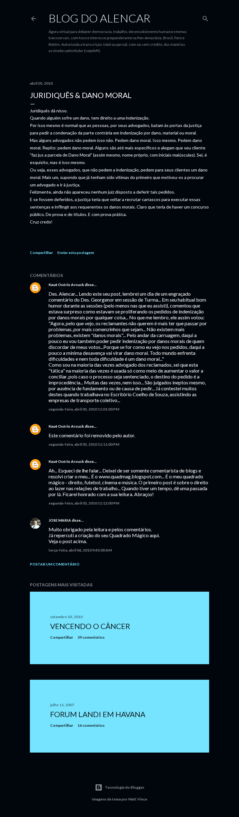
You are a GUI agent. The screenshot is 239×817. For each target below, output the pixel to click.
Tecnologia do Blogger (124, 787)
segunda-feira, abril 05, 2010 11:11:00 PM (84, 444)
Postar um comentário (54, 564)
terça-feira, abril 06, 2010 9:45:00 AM (80, 550)
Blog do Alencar (99, 18)
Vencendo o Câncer (90, 626)
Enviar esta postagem (75, 252)
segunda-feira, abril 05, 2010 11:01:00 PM (84, 409)
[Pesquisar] (205, 17)
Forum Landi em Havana (97, 714)
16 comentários (91, 725)
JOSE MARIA (60, 520)
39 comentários (91, 637)
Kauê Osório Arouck (66, 284)
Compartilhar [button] (41, 252)
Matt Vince (137, 799)
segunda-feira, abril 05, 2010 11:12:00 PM (84, 503)
